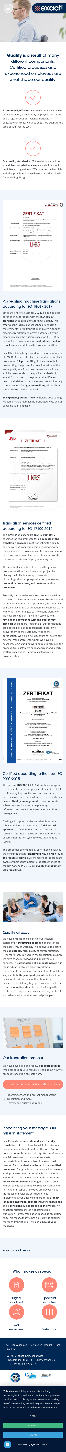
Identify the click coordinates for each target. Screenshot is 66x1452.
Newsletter (36, 1344)
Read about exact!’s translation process (34, 1084)
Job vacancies (20, 1344)
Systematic (49, 1329)
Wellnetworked (16, 1327)
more (33, 1434)
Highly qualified (16, 1300)
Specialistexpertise (49, 1300)
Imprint (48, 1344)
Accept (33, 1425)
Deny (33, 1416)
